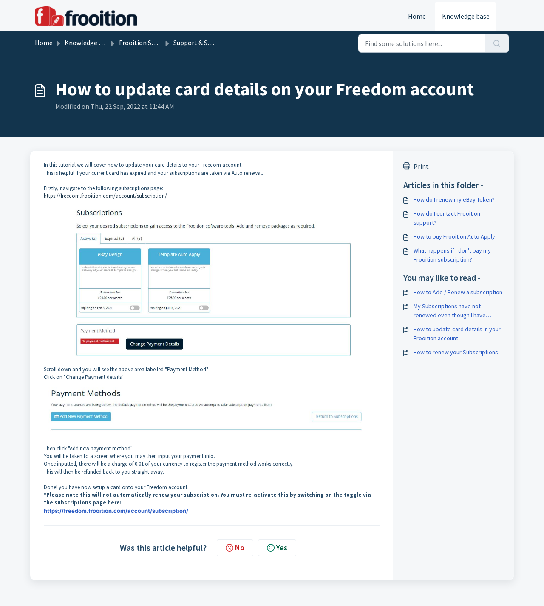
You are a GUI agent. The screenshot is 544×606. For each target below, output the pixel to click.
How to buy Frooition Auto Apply (454, 236)
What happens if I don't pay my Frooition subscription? (452, 255)
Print (421, 166)
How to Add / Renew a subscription (458, 292)
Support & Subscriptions (208, 42)
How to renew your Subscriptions (456, 352)
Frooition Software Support (158, 42)
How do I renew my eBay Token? (454, 199)
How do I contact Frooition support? (447, 218)
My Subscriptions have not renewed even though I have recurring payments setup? (450, 311)
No (239, 547)
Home (417, 16)
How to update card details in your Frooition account (457, 333)
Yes (281, 547)
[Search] (497, 43)
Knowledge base (466, 16)
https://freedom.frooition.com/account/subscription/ (105, 195)
